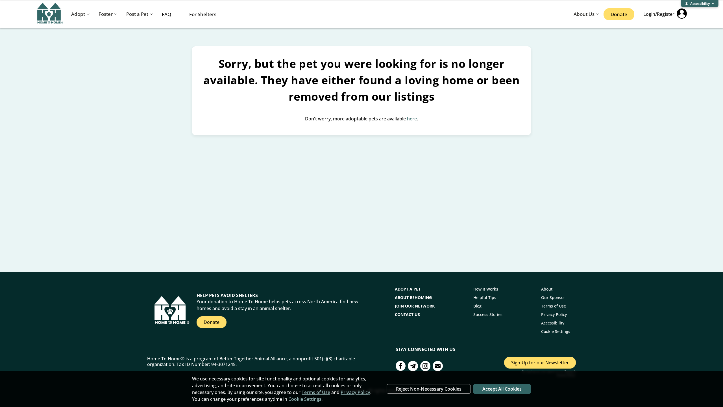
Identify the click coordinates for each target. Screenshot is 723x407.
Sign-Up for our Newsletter (540, 363)
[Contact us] (413, 367)
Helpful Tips (484, 297)
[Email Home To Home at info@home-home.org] (438, 367)
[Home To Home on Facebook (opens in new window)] (401, 366)
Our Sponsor (553, 297)
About (546, 289)
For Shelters (202, 14)
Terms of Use (553, 306)
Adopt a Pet (408, 289)
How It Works (485, 289)
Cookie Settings (555, 331)
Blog (477, 306)
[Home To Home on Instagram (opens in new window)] (425, 367)
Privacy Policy (554, 314)
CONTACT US (407, 314)
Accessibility (552, 323)
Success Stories (487, 314)
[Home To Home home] (50, 14)
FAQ (166, 14)
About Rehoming (413, 297)
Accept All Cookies (502, 389)
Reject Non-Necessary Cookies (428, 389)
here (412, 119)
